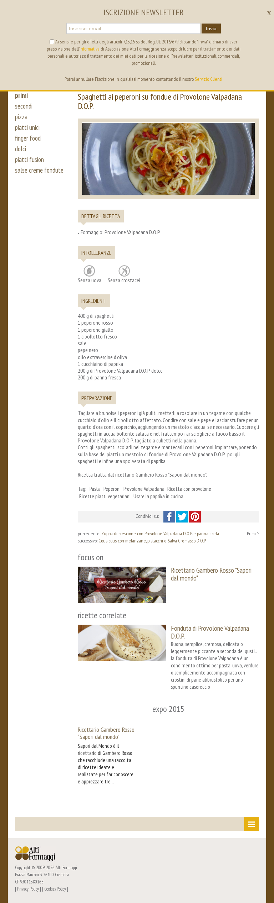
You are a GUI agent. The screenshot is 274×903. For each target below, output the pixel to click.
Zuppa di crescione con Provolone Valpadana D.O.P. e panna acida (160, 533)
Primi (251, 533)
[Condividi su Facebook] (169, 516)
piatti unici (27, 127)
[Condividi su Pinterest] (195, 516)
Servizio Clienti (208, 79)
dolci (20, 148)
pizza (21, 116)
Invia (211, 28)
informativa (90, 49)
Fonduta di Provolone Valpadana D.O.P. (210, 632)
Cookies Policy (55, 889)
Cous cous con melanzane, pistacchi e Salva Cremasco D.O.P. (152, 540)
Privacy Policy (28, 889)
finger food (28, 138)
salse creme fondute (39, 170)
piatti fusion (29, 159)
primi (21, 95)
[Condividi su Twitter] (182, 516)
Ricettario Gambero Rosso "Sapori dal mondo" (211, 574)
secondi (23, 106)
